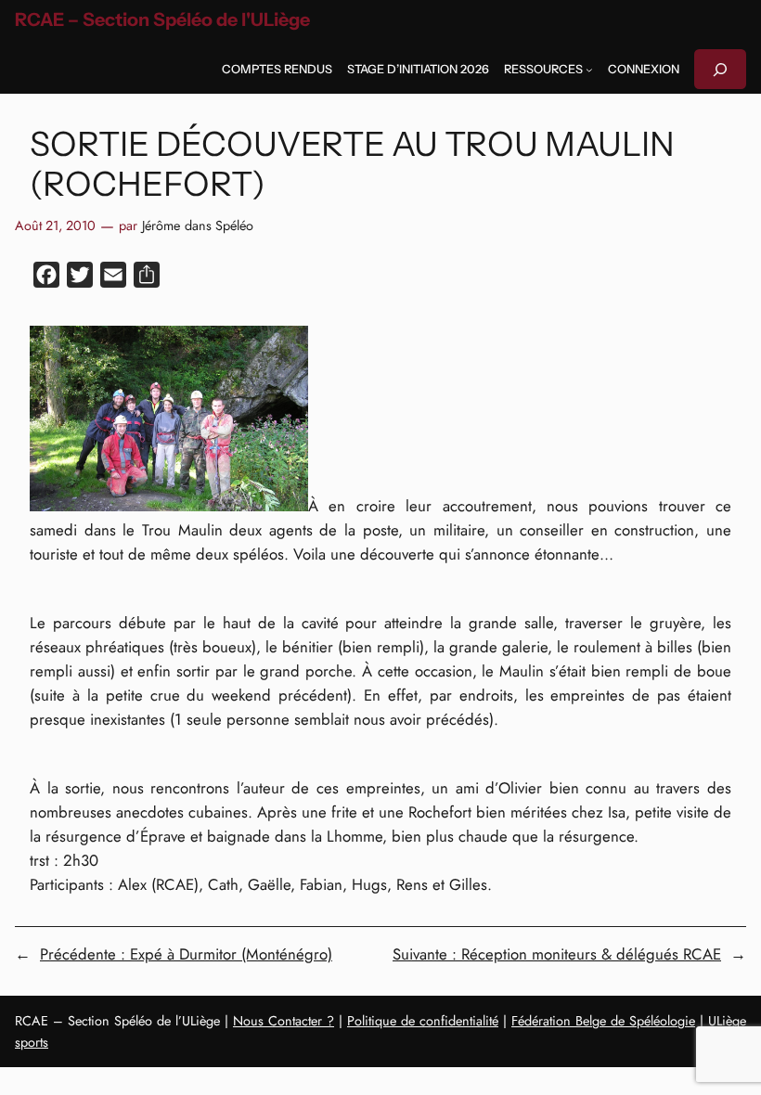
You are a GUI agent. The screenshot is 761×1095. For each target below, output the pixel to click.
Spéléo (234, 225)
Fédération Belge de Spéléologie (603, 1020)
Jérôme (161, 225)
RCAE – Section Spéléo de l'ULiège (162, 19)
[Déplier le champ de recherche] (720, 69)
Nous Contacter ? (283, 1020)
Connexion (643, 69)
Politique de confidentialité (422, 1020)
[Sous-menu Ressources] (589, 69)
